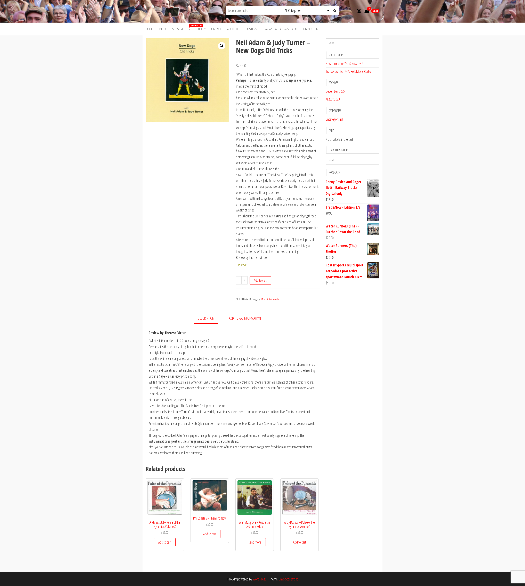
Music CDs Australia (270, 299)
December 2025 (335, 91)
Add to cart (260, 280)
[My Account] (359, 11)
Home (149, 28)
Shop (199, 28)
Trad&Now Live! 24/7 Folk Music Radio (348, 71)
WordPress (260, 579)
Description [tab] (206, 318)
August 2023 (333, 99)
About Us (233, 28)
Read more (254, 542)
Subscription (182, 27)
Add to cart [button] (164, 542)
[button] (221, 45)
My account (311, 28)
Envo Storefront (288, 579)
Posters (251, 28)
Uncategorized (334, 119)
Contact (215, 28)
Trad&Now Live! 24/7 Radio (280, 28)
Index (162, 28)
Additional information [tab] (245, 318)
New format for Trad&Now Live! (344, 63)
